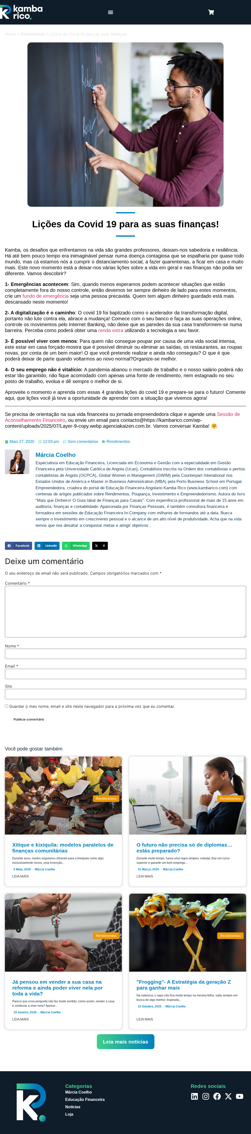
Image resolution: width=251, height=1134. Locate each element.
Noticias (72, 1107)
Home (10, 34)
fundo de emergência (46, 296)
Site (8, 686)
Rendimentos (33, 34)
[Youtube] (239, 1096)
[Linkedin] (194, 1096)
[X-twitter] (228, 1096)
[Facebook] (217, 1096)
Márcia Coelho (45, 869)
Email (11, 666)
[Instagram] (206, 1096)
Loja (69, 1114)
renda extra (110, 330)
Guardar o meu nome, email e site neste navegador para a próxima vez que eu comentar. (92, 706)
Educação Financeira (85, 1099)
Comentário (17, 583)
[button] (111, 12)
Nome (12, 646)
